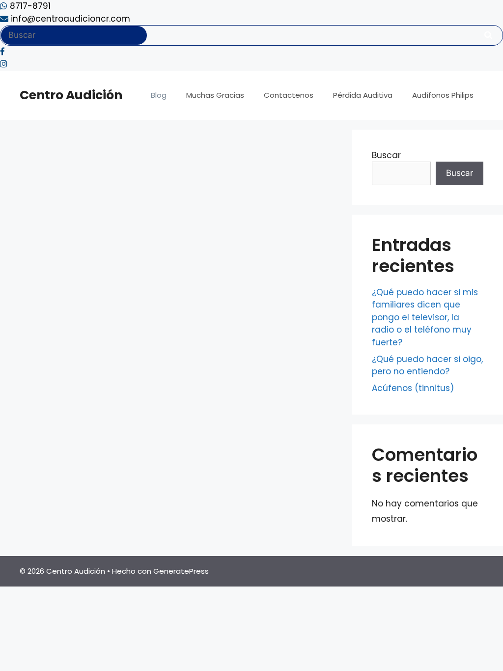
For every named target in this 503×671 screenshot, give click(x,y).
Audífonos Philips (443, 95)
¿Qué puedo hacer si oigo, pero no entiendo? (427, 365)
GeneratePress (181, 571)
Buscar (386, 155)
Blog (159, 95)
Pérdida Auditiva (362, 95)
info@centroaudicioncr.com (69, 19)
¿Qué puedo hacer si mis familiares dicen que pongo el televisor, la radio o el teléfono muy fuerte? (425, 317)
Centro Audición (71, 95)
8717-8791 (29, 6)
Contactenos (288, 95)
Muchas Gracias (215, 95)
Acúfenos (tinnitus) (413, 388)
